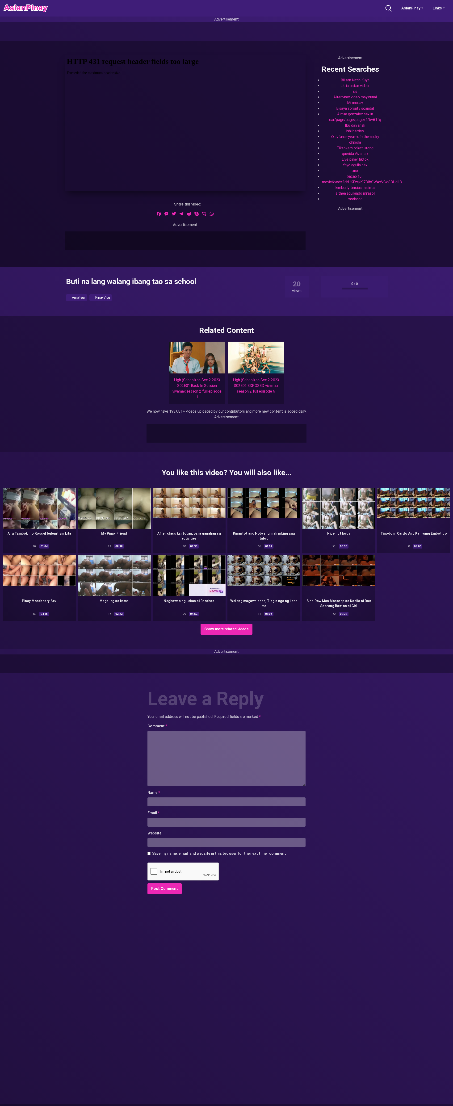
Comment (157, 726)
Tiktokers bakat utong (355, 148)
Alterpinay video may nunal (355, 97)
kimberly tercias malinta (355, 187)
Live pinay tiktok (355, 159)
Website (154, 833)
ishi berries (355, 131)
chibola (355, 142)
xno (355, 170)
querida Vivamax (355, 153)
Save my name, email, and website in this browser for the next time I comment (219, 853)
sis (355, 91)
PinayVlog (102, 297)
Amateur (78, 297)
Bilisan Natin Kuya (355, 80)
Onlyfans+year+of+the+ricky (355, 136)
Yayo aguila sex (355, 165)
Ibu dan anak (355, 125)
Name (153, 792)
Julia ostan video (355, 86)
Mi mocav (355, 103)
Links (437, 8)
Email (153, 813)
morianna (355, 199)
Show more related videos (226, 629)
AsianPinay (410, 8)
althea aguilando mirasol (355, 193)
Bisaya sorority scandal (355, 108)
